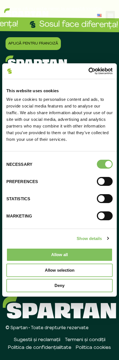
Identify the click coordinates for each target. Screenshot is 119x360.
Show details (89, 238)
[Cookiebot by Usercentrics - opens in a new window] (88, 71)
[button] (110, 15)
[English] (99, 15)
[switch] (105, 181)
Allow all (59, 254)
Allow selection (59, 270)
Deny (59, 285)
